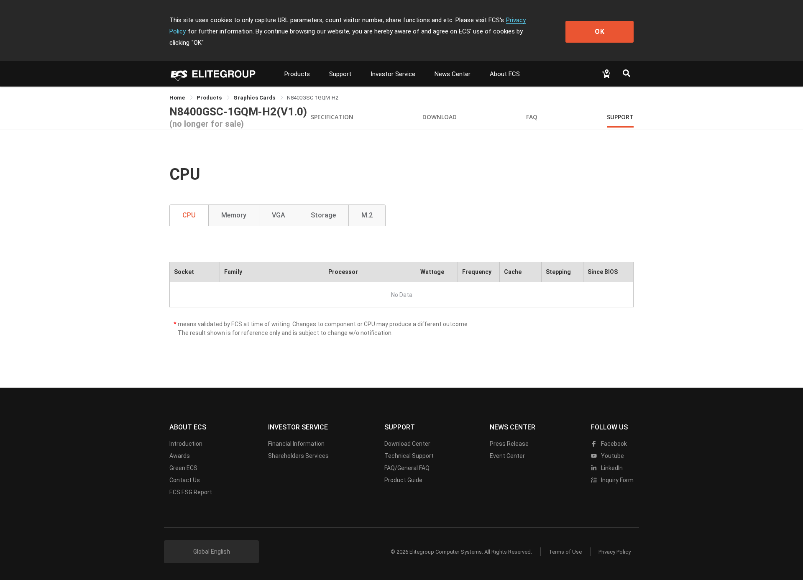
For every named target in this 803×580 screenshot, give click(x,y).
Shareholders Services (298, 455)
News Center (453, 74)
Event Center (507, 455)
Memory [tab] (233, 215)
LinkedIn (611, 468)
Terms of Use (565, 552)
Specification (332, 117)
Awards (179, 455)
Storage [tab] (323, 215)
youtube (612, 455)
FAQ (531, 117)
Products (297, 74)
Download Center (407, 443)
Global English (211, 551)
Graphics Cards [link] (254, 98)
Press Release (509, 443)
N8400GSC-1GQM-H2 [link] (312, 98)
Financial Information (296, 443)
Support (340, 74)
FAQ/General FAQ (407, 468)
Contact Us (184, 480)
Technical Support (409, 455)
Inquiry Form (617, 480)
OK (600, 32)
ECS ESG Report (190, 492)
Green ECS (183, 468)
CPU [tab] (189, 215)
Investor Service (393, 74)
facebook (613, 443)
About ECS (505, 74)
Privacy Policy (614, 552)
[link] (210, 98)
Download (439, 117)
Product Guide (403, 480)
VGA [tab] (278, 215)
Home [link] (177, 98)
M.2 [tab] (367, 215)
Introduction (185, 443)
